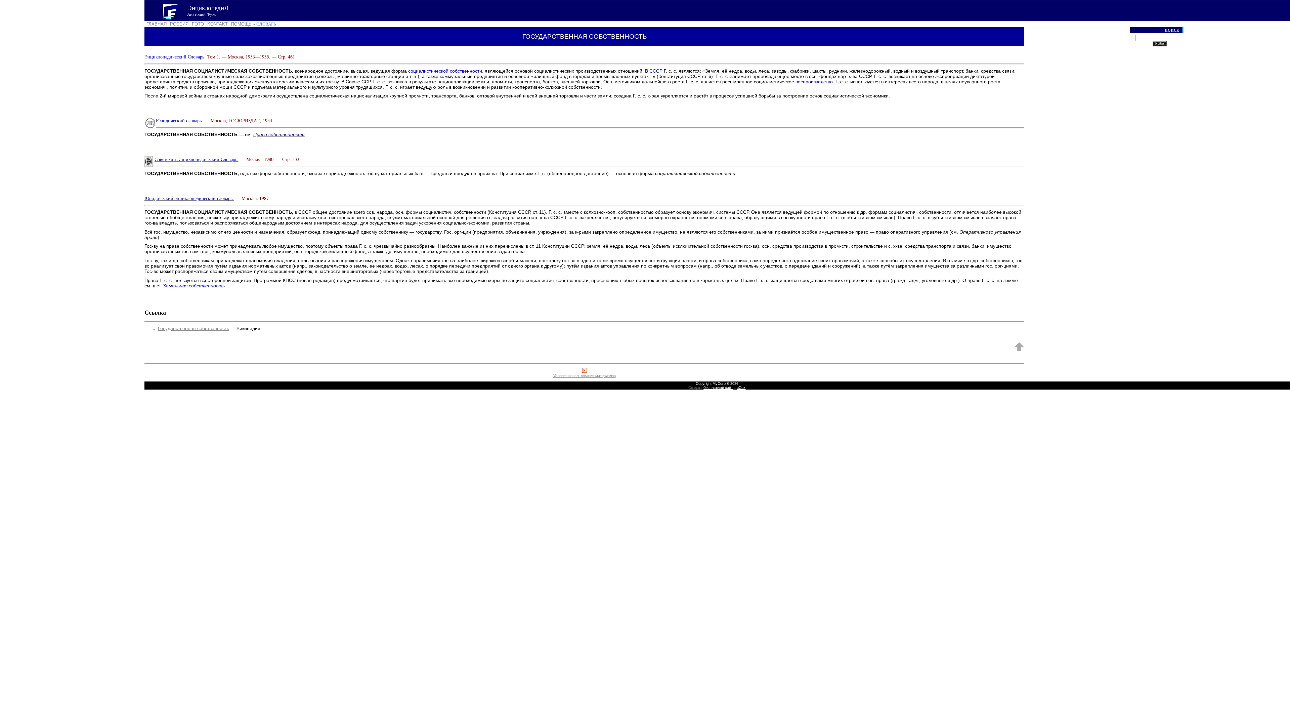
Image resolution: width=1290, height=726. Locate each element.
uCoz (741, 388)
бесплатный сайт (718, 388)
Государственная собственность (193, 328)
